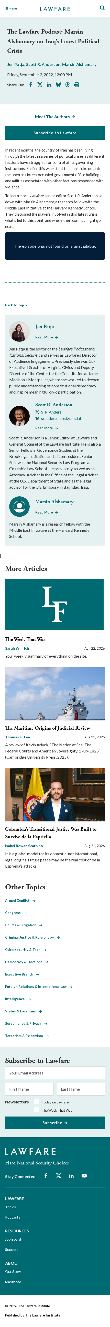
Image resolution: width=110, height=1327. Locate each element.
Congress (14, 913)
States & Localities (22, 1011)
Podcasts (12, 1217)
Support (11, 1249)
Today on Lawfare (55, 1102)
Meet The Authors (52, 116)
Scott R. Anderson (43, 64)
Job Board (13, 1239)
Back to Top (14, 305)
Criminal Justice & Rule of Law (31, 937)
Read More (44, 337)
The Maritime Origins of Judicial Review (47, 728)
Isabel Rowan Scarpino (24, 845)
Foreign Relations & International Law (37, 986)
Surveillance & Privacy (24, 1023)
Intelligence (16, 999)
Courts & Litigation (22, 925)
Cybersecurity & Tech (24, 950)
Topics (10, 1207)
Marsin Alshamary (79, 64)
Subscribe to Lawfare (55, 132)
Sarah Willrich (17, 648)
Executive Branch (20, 974)
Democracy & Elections (25, 962)
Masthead (13, 1282)
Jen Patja (15, 64)
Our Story (13, 1271)
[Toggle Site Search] (102, 8)
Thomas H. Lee (17, 737)
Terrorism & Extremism (25, 1036)
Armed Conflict (18, 900)
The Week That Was (25, 639)
